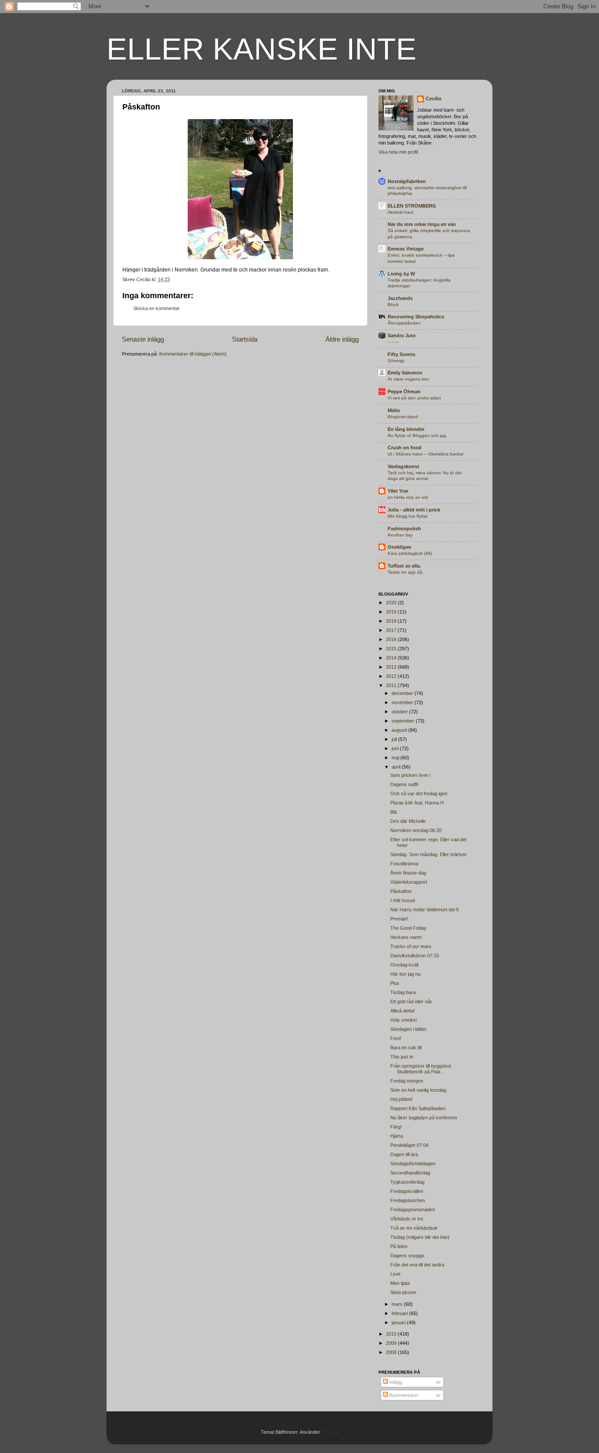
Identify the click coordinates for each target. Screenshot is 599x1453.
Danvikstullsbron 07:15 (414, 955)
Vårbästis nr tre (406, 1218)
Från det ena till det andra (417, 1264)
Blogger (329, 1432)
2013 (392, 667)
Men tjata (400, 1283)
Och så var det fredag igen (418, 793)
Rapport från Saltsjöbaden (418, 1108)
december (403, 693)
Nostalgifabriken (407, 181)
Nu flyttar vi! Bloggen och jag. (417, 435)
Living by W (401, 273)
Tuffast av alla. (404, 565)
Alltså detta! (402, 1010)
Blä (393, 812)
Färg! (396, 1126)
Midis (394, 410)
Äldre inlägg (342, 339)
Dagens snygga (407, 1255)
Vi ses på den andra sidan (414, 397)
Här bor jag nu (405, 974)
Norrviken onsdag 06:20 (416, 830)
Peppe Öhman (404, 391)
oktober (400, 711)
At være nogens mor (408, 379)
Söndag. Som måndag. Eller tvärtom (428, 854)
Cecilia (433, 98)
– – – (393, 341)
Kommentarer (403, 1395)
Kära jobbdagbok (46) (410, 553)
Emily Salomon (405, 372)
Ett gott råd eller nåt (410, 1001)
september (404, 720)
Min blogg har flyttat (408, 516)
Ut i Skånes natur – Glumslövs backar (426, 453)
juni (396, 748)
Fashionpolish (404, 528)
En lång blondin (406, 429)
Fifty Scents (401, 354)
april (397, 766)
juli (395, 739)
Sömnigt (396, 360)
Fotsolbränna (404, 863)
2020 (392, 602)
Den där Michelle (408, 821)
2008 (392, 1352)
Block (393, 304)
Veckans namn (406, 937)
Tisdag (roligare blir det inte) (419, 1237)
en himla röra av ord (408, 497)
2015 (392, 648)
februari (400, 1313)
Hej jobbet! (401, 1099)
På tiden (398, 1246)
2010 (392, 1334)
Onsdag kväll (404, 964)
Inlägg (395, 1382)
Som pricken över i (410, 775)
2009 (392, 1343)
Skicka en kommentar (156, 308)
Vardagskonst (403, 466)
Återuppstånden (404, 323)
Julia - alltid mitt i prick (414, 509)
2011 (392, 685)
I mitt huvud (402, 900)
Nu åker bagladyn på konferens (423, 1117)
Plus (394, 983)
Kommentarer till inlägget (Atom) (193, 353)
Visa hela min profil (398, 152)
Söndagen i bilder (408, 1029)
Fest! (395, 1038)
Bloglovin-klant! (403, 416)
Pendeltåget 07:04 (409, 1145)
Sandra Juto (402, 335)
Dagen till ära (404, 1154)
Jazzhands (400, 298)
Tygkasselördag (407, 1182)
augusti (400, 730)
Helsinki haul (400, 212)
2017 (392, 630)
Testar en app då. (406, 572)
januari (399, 1322)
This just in (401, 1056)
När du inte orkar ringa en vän (422, 224)
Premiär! (399, 918)
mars (398, 1304)
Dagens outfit (404, 784)
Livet (395, 1274)
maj (396, 757)
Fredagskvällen (406, 1191)
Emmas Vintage (406, 248)
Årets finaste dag (408, 872)
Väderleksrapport (408, 882)
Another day (400, 535)
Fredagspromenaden (412, 1209)
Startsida (244, 339)
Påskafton (401, 891)
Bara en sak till (405, 1047)
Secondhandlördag (410, 1172)
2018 (392, 621)
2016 (392, 639)
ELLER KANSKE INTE (262, 49)
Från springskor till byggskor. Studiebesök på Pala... (421, 1068)
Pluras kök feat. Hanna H (417, 802)
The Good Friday (408, 928)
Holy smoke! (403, 1020)
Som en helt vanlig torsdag (418, 1090)
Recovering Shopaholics (416, 316)
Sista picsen (403, 1292)
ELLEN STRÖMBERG (412, 205)
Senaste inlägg (143, 339)
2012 (392, 676)
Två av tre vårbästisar (414, 1228)
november (403, 702)
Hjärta (396, 1136)
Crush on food (404, 447)
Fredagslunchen (407, 1200)
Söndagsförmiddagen (412, 1163)
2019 (392, 611)
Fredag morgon (406, 1080)
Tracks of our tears (410, 946)
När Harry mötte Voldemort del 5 (424, 909)
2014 (392, 657)
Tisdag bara (403, 992)
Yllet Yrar (398, 491)
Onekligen (399, 547)
